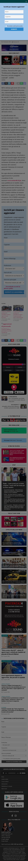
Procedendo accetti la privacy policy (15, 26)
